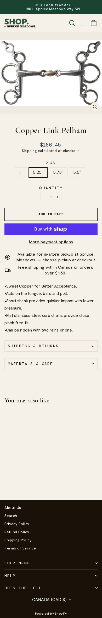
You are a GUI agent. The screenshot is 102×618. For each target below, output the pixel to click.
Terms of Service (20, 548)
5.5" (77, 172)
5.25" (38, 172)
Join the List (22, 588)
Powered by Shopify (51, 613)
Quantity (51, 188)
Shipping (29, 150)
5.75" (58, 172)
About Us (12, 507)
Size (51, 162)
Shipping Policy (18, 540)
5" (21, 172)
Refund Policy (16, 532)
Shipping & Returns (33, 346)
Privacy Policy (16, 523)
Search (10, 515)
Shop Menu (17, 563)
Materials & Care (30, 363)
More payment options (51, 242)
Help (10, 575)
